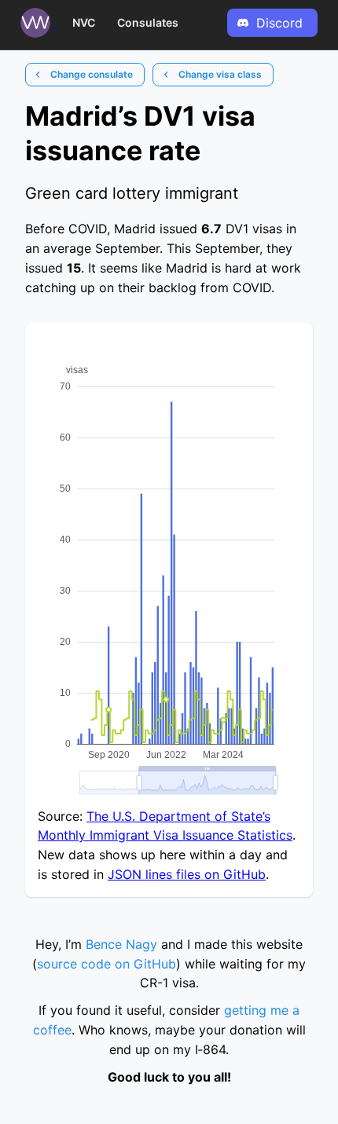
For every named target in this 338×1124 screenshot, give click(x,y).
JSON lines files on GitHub (187, 874)
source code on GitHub (106, 964)
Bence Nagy (121, 944)
